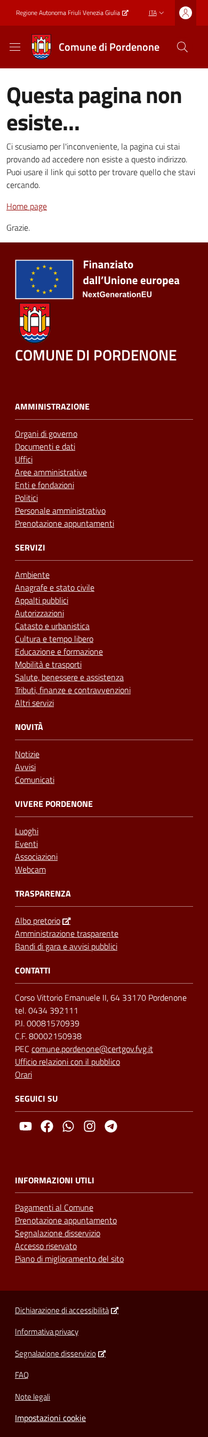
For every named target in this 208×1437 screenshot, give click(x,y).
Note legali (32, 1397)
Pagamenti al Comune (54, 1207)
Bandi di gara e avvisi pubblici (66, 946)
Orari (23, 1074)
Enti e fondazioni (44, 484)
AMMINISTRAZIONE (52, 407)
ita (153, 12)
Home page (26, 206)
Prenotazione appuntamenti (64, 523)
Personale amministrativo (60, 510)
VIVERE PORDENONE (54, 804)
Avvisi (25, 766)
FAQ (22, 1375)
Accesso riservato (46, 1245)
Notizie (27, 754)
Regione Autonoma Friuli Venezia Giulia (68, 13)
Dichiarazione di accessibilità (62, 1310)
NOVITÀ (29, 727)
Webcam (30, 869)
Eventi (26, 843)
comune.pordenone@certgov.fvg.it (92, 1048)
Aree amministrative (51, 472)
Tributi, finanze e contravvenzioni (73, 690)
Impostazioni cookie (50, 1417)
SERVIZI (30, 548)
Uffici (24, 459)
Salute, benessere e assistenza (69, 677)
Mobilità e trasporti (48, 664)
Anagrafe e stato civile (54, 587)
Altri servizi (34, 702)
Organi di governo (46, 433)
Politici (26, 497)
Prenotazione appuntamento (66, 1220)
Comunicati (34, 779)
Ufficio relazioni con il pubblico (67, 1061)
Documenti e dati (45, 446)
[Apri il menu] (15, 47)
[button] (182, 47)
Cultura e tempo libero (54, 638)
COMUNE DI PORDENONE (96, 355)
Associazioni (36, 856)
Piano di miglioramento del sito (69, 1258)
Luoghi (26, 830)
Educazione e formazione (59, 651)
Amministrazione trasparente (66, 933)
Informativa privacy (46, 1331)
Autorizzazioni (39, 613)
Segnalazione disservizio (57, 1233)
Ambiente (32, 574)
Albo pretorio (37, 920)
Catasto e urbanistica (52, 625)
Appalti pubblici (41, 600)
